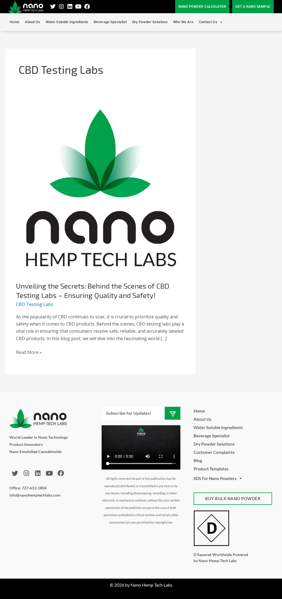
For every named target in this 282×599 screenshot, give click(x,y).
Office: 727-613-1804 (28, 488)
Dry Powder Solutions (150, 22)
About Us (32, 22)
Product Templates (211, 468)
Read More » (29, 352)
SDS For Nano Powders (215, 478)
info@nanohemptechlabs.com (34, 495)
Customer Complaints (214, 452)
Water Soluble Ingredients (67, 22)
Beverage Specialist (110, 22)
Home (14, 22)
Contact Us (208, 22)
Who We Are (183, 22)
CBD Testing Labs (34, 304)
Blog (198, 460)
